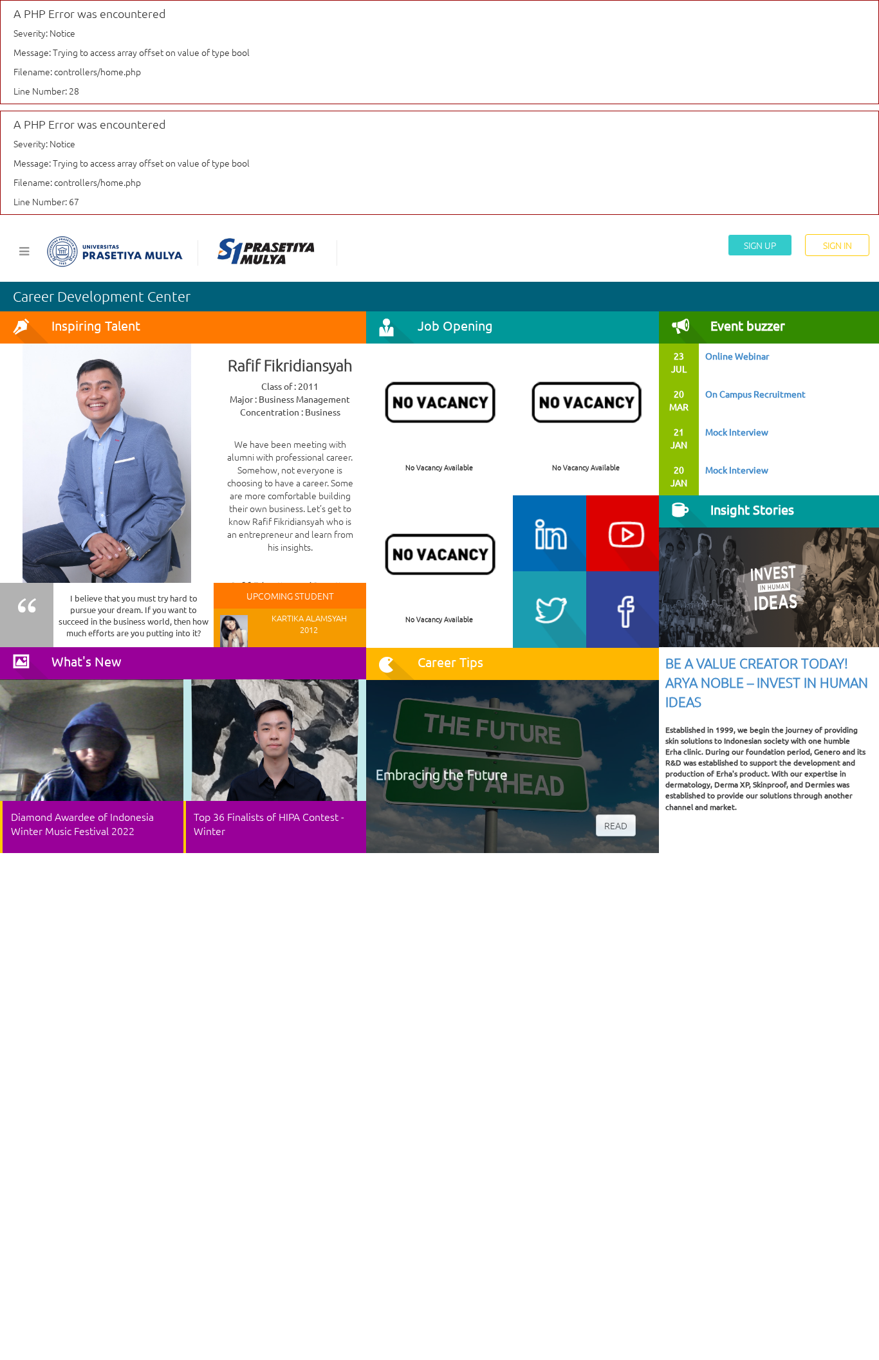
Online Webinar (737, 356)
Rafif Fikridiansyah (290, 364)
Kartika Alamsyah (309, 618)
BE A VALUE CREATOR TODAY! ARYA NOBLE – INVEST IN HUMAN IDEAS (766, 682)
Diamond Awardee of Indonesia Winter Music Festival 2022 (82, 823)
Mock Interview (736, 431)
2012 (309, 629)
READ (615, 825)
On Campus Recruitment (755, 394)
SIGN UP (760, 245)
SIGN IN (837, 245)
